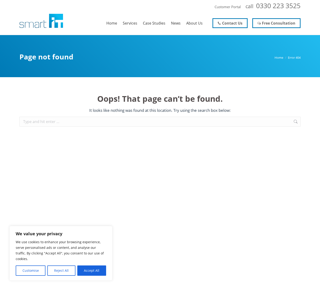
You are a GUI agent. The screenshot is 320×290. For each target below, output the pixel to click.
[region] (60, 253)
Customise (30, 270)
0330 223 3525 (278, 5)
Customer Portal (228, 6)
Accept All (91, 270)
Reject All (61, 270)
